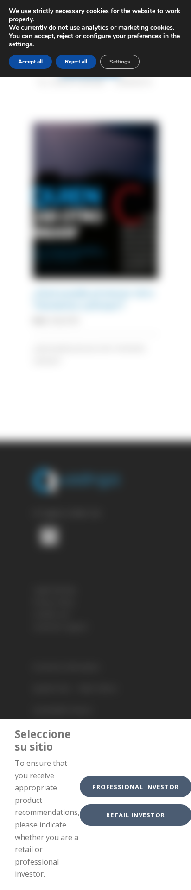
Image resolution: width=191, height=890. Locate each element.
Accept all (30, 61)
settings (20, 44)
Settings (119, 61)
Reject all (76, 61)
